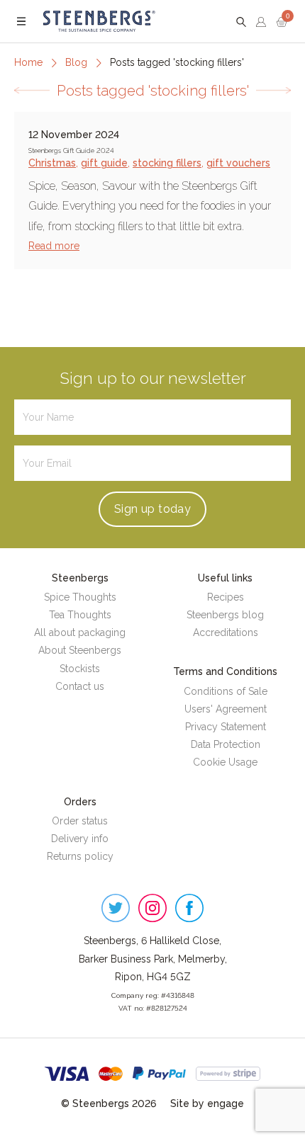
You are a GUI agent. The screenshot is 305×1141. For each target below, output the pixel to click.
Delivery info (80, 838)
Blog (76, 62)
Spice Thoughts (80, 597)
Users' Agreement (225, 709)
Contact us (79, 686)
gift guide (104, 163)
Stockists (80, 668)
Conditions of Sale (225, 691)
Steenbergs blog (225, 614)
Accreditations (225, 632)
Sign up (152, 509)
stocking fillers (167, 163)
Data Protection (225, 744)
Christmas (52, 163)
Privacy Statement (225, 726)
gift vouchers (238, 163)
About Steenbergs (79, 650)
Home (28, 62)
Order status (80, 821)
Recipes (225, 597)
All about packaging (80, 632)
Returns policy (80, 856)
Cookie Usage (225, 762)
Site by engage (207, 1103)
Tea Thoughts (80, 614)
